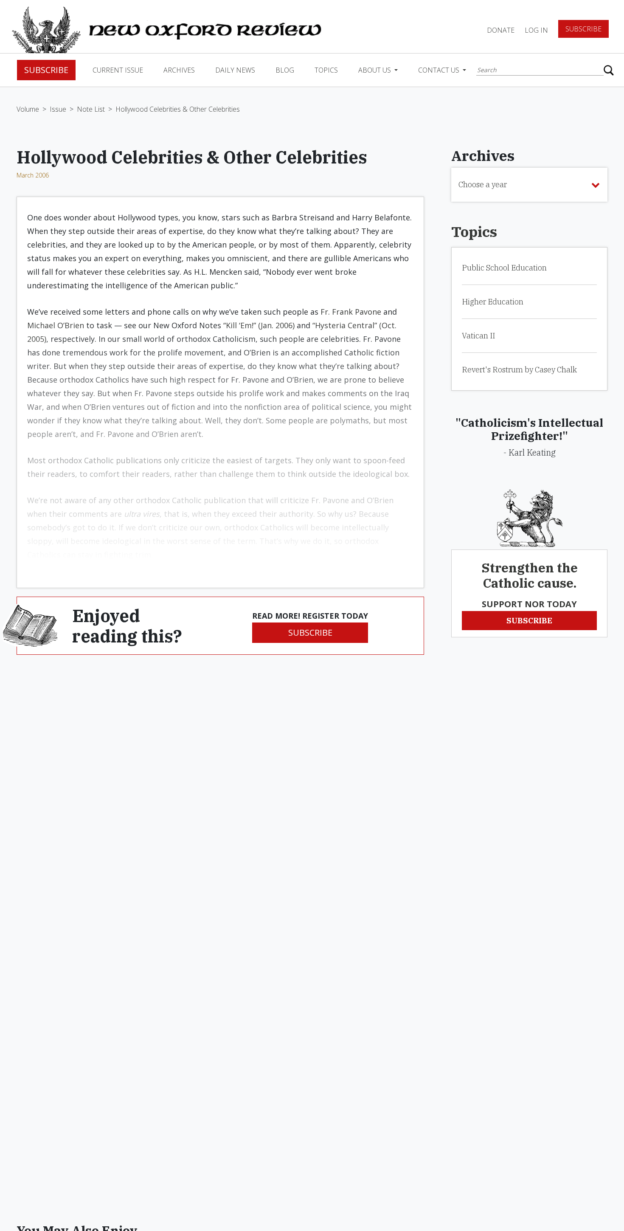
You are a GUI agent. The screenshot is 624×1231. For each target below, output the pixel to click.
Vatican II (478, 336)
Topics (326, 70)
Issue (58, 109)
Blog (284, 70)
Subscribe (583, 29)
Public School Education (504, 268)
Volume (28, 109)
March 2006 (33, 175)
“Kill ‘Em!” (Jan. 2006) (259, 325)
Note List (91, 109)
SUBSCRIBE (310, 632)
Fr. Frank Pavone (350, 312)
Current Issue (118, 70)
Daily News (235, 70)
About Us (375, 70)
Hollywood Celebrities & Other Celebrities (177, 109)
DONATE (500, 30)
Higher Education (492, 302)
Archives (179, 70)
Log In (536, 30)
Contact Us (439, 70)
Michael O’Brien (55, 325)
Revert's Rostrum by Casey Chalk (519, 370)
